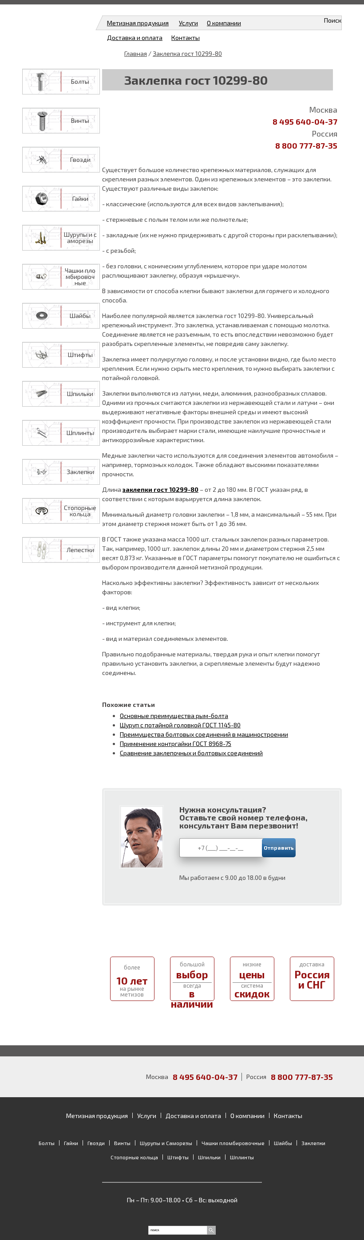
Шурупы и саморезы (80, 238)
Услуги (188, 23)
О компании (224, 23)
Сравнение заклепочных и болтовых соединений (191, 753)
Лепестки (80, 550)
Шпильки (80, 394)
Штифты (80, 355)
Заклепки (80, 472)
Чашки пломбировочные (80, 276)
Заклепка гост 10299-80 (187, 53)
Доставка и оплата (134, 37)
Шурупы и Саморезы (166, 1143)
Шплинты (80, 433)
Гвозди (80, 160)
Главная (135, 53)
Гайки (80, 199)
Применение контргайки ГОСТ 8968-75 (175, 743)
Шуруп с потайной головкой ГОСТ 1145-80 (180, 725)
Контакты (185, 37)
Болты (80, 81)
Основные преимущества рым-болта (174, 715)
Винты (80, 121)
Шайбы (80, 316)
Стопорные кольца (80, 511)
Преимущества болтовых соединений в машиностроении (204, 734)
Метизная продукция (138, 23)
